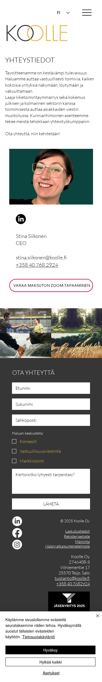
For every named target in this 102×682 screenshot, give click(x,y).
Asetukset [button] (51, 672)
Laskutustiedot (77, 531)
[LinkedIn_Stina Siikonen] (21, 219)
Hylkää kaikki (50, 662)
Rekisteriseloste (77, 536)
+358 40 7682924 (73, 583)
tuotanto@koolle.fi (72, 578)
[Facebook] (17, 533)
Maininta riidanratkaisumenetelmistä (67, 543)
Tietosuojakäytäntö (38, 636)
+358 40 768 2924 (37, 265)
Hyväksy (50, 650)
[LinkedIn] (17, 521)
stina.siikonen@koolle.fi (41, 257)
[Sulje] (94, 619)
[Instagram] (17, 544)
